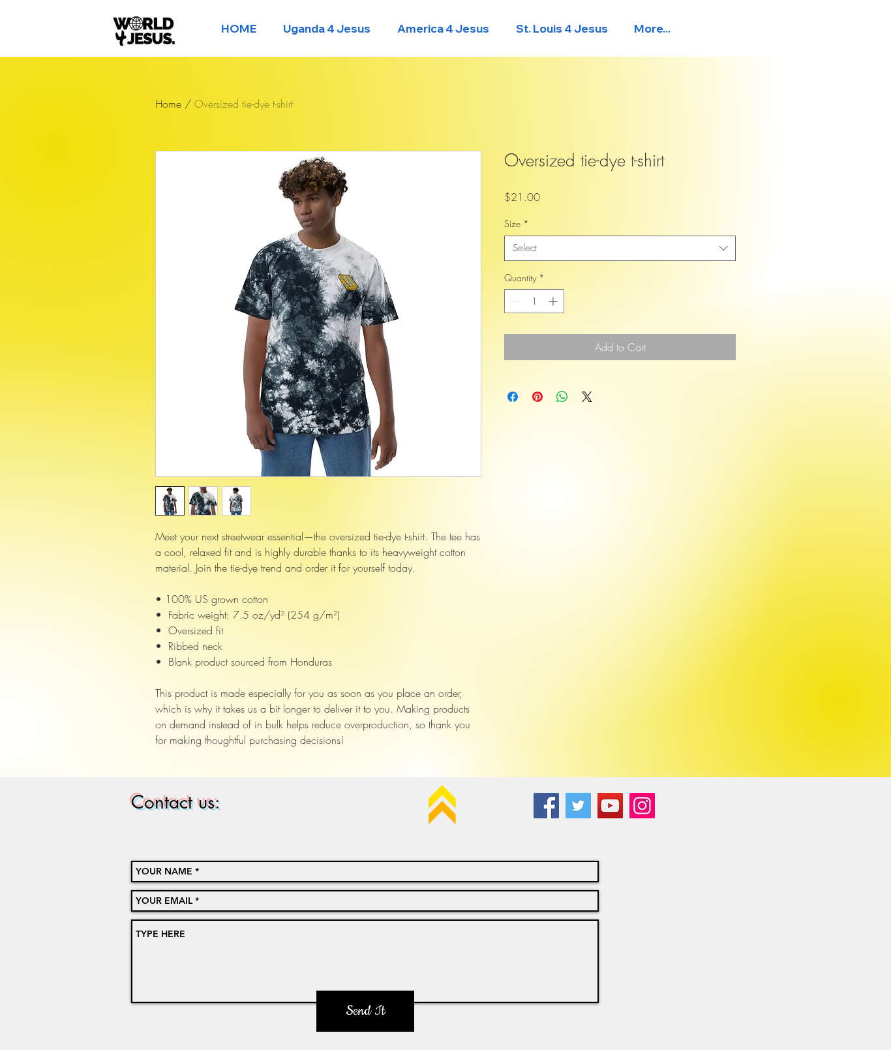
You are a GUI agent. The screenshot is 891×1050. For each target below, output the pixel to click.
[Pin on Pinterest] (537, 397)
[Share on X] (587, 397)
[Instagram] (642, 805)
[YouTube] (610, 805)
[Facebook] (546, 805)
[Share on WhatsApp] (562, 397)
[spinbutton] (534, 301)
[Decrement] (514, 301)
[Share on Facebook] (513, 397)
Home (168, 104)
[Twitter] (578, 805)
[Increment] (554, 301)
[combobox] (620, 248)
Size (516, 223)
